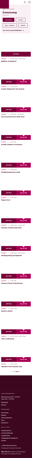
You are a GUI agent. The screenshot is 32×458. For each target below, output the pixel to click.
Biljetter (25, 82)
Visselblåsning (5, 435)
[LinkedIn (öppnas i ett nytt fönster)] (6, 387)
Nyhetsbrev (4, 422)
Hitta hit (3, 405)
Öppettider (4, 402)
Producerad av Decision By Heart (11, 448)
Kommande (8, 20)
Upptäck (16, 54)
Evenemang (4, 412)
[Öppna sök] (25, 2)
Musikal (23, 25)
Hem (4, 9)
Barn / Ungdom (9, 25)
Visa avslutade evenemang (12, 30)
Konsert (20, 20)
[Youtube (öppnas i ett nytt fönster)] (2, 387)
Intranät (3, 440)
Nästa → (17, 371)
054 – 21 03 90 (15, 397)
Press (2, 420)
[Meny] (29, 2)
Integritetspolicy (6, 430)
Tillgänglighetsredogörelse (9, 438)
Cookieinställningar (7, 433)
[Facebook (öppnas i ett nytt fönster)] (10, 387)
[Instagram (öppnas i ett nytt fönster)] (15, 387)
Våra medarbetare (6, 417)
